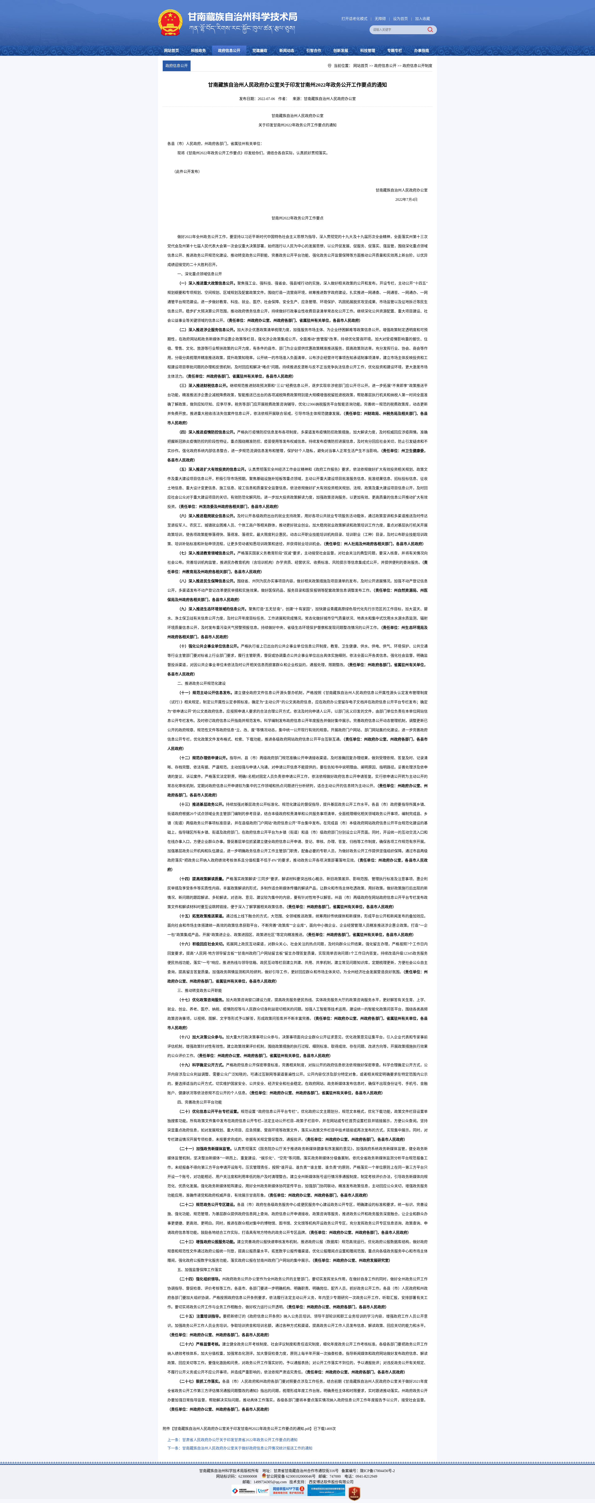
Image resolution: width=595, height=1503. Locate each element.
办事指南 (421, 51)
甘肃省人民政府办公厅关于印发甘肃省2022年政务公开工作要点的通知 (240, 1440)
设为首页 (400, 19)
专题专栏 (394, 51)
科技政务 (198, 51)
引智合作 (313, 51)
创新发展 (340, 51)
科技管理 (367, 51)
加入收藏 (422, 19)
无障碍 (380, 19)
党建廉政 (259, 51)
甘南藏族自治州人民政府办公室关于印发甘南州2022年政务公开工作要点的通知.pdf (242, 1429)
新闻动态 (286, 51)
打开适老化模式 (354, 19)
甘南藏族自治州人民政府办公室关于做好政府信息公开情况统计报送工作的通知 (247, 1448)
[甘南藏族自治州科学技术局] (228, 10)
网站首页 (171, 51)
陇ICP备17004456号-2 (377, 1471)
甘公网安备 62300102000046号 (291, 1476)
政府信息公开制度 (417, 66)
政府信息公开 (229, 51)
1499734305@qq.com (270, 1482)
